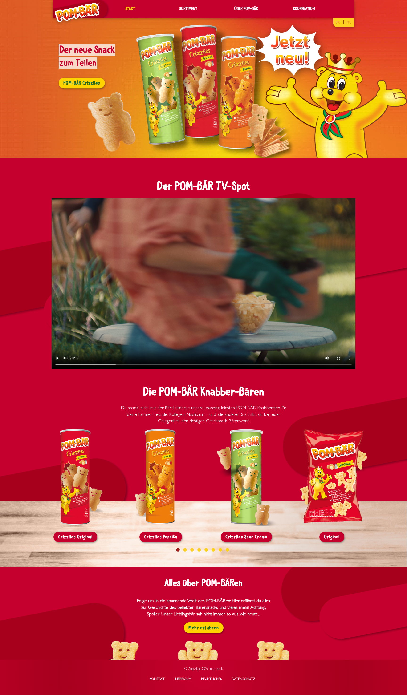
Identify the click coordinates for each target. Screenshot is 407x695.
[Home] (75, 12)
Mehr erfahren (203, 627)
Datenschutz (243, 679)
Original (332, 536)
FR (348, 22)
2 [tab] (185, 550)
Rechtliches (211, 679)
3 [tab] (192, 550)
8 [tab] (227, 550)
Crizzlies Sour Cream (246, 536)
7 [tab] (220, 550)
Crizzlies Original (75, 536)
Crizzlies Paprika (160, 536)
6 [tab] (213, 550)
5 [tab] (206, 550)
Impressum (183, 679)
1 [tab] (178, 550)
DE (338, 22)
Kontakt (157, 679)
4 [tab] (199, 550)
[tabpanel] (203, 79)
